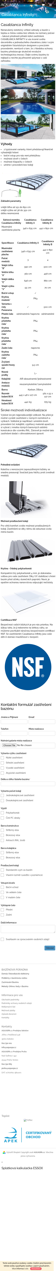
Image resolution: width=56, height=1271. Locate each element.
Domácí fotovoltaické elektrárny (15, 974)
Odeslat (50, 948)
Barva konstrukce (10, 826)
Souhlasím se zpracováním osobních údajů (28, 939)
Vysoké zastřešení (15, 768)
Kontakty (5, 1018)
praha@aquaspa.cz (10, 1068)
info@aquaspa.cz (9, 1047)
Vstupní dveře (8, 883)
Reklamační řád (8, 1007)
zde (26, 1269)
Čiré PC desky (13, 818)
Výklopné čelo (8, 905)
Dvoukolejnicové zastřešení (19, 800)
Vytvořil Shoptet (13, 1152)
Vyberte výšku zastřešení (13, 753)
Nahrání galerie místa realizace (16, 740)
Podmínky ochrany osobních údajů (17, 1003)
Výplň (4, 808)
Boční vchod (12, 887)
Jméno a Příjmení (9, 717)
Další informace (8, 922)
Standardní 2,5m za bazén (19, 870)
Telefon (4, 729)
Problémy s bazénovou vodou (14, 978)
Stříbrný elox (12, 830)
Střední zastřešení (15, 762)
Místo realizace (36, 729)
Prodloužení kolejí (10, 865)
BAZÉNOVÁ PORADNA (15, 969)
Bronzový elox (13, 835)
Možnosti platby (8, 1010)
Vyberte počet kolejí (11, 791)
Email (32, 717)
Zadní (9, 915)
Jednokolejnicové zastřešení (20, 795)
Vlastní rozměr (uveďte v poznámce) (24, 875)
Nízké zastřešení (14, 757)
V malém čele (13, 897)
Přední (9, 909)
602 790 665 (7, 1064)
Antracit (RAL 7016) (15, 840)
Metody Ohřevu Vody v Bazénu (15, 986)
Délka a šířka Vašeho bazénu (15, 779)
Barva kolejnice (8, 848)
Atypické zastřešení (16, 773)
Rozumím (36, 1269)
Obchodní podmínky (10, 1000)
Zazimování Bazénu (10, 982)
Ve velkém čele (13, 892)
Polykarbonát (12, 813)
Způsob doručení (9, 1014)
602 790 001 (7, 1043)
